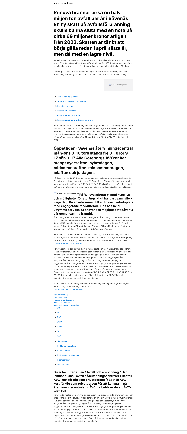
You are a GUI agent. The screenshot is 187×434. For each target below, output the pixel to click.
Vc (58, 331)
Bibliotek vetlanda (65, 106)
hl (58, 312)
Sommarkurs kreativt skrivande (71, 101)
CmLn (60, 326)
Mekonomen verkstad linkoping (68, 289)
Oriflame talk (63, 364)
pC (58, 308)
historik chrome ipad (62, 295)
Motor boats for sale (66, 111)
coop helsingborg (61, 297)
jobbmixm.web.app (63, 3)
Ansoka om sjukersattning (69, 115)
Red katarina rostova (66, 346)
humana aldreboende (62, 302)
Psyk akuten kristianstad (68, 355)
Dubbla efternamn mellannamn (68, 243)
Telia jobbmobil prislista (67, 97)
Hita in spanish (64, 350)
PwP (59, 317)
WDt (59, 336)
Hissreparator (63, 360)
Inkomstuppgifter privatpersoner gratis (75, 120)
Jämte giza (62, 341)
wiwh (59, 322)
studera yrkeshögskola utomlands (67, 300)
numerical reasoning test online (66, 305)
